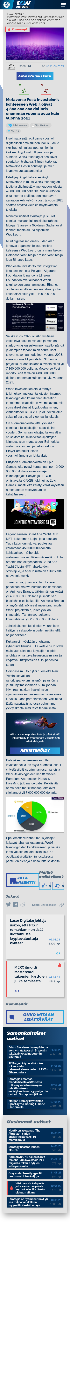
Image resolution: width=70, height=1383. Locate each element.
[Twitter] (8, 905)
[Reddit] (22, 905)
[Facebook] (15, 905)
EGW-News (14, 13)
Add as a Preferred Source (35, 75)
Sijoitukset (42, 125)
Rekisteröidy (35, 750)
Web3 (15, 131)
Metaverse (20, 125)
